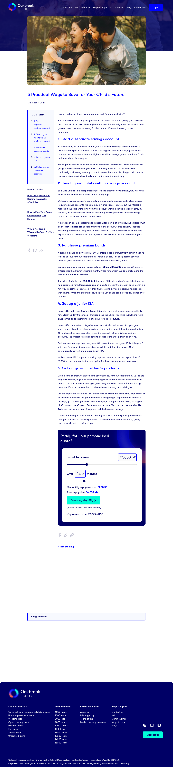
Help (114, 715)
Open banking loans (18, 722)
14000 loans (61, 739)
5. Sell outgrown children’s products (41, 170)
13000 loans (61, 736)
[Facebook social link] (152, 725)
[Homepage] (21, 10)
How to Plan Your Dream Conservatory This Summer (40, 215)
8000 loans (60, 719)
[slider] (86, 464)
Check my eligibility (82, 500)
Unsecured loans (16, 736)
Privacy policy (87, 715)
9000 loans (60, 722)
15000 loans (61, 742)
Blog (129, 7)
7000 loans (60, 715)
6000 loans (60, 712)
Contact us (140, 7)
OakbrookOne (70, 7)
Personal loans (15, 725)
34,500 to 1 (89, 281)
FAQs (114, 725)
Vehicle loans (14, 732)
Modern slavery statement (93, 722)
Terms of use (86, 719)
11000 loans (61, 729)
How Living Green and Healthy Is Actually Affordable (38, 199)
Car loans (13, 729)
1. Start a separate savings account (42, 124)
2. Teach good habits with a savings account (42, 137)
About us (118, 7)
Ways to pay (118, 722)
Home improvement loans (21, 715)
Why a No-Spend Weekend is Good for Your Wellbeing (40, 232)
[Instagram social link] (145, 725)
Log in (156, 7)
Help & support (100, 7)
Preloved (62, 409)
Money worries (119, 719)
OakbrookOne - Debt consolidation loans (29, 712)
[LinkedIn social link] (159, 725)
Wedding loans (16, 719)
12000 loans (61, 732)
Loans (84, 7)
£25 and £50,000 (112, 267)
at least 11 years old (71, 226)
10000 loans (61, 725)
